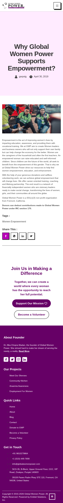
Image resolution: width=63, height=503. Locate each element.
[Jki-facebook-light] (6, 359)
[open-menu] (57, 5)
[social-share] (5, 236)
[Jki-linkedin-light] (24, 359)
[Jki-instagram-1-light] (18, 359)
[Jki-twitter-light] (12, 359)
